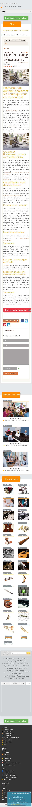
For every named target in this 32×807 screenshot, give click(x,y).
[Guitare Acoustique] (23, 557)
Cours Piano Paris (10, 658)
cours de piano (23, 112)
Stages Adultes (8, 742)
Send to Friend (11, 321)
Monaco (6, 795)
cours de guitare (12, 110)
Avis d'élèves (7, 758)
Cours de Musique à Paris (12, 6)
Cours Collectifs (8, 731)
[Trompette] (23, 633)
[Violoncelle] (8, 644)
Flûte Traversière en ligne (16, 678)
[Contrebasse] (8, 532)
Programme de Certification (11, 737)
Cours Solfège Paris (9, 663)
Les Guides (6, 62)
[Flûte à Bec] (23, 544)
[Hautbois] (8, 595)
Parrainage (7, 756)
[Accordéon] (8, 494)
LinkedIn (8, 324)
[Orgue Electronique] (8, 608)
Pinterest (4, 324)
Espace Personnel (9, 770)
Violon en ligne (8, 671)
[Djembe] (8, 544)
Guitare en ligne (16, 673)
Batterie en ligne (11, 668)
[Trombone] (8, 633)
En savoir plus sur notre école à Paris (16, 35)
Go (28, 653)
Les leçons (11, 126)
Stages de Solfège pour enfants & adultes (16, 470)
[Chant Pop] (23, 506)
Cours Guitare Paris (22, 658)
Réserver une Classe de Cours (12, 763)
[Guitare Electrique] (23, 570)
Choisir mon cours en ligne (16, 18)
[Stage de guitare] (16, 416)
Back (7, 48)
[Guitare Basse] (8, 570)
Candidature (7, 760)
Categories (13, 40)
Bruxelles (6, 793)
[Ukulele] (8, 638)
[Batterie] (23, 494)
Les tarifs (6, 265)
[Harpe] (23, 582)
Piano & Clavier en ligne (22, 671)
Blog (5, 750)
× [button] (30, 793)
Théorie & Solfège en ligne (16, 670)
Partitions (6, 752)
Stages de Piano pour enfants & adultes (16, 445)
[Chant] (8, 506)
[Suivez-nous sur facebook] (3, 799)
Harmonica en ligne (23, 665)
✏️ (2, 729)
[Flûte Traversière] (8, 557)
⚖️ (2, 775)
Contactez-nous (8, 773)
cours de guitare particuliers (12, 195)
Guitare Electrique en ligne (16, 675)
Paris (5, 797)
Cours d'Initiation (8, 729)
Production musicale (9, 765)
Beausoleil (7, 790)
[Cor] (23, 532)
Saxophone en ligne (10, 665)
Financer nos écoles (9, 779)
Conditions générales (10, 775)
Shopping (6, 785)
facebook (22, 320)
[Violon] (24, 638)
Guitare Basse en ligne (22, 676)
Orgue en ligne (23, 666)
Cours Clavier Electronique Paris (16, 662)
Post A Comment (11, 373)
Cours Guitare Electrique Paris (16, 660)
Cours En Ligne (8, 735)
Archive (22, 40)
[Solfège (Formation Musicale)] (23, 620)
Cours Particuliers (8, 733)
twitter (26, 320)
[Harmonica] (8, 582)
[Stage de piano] (16, 441)
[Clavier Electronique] (23, 519)
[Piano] (23, 608)
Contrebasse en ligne (23, 663)
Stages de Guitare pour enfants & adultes (17, 420)
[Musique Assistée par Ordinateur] (23, 595)
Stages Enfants (8, 740)
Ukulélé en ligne (9, 676)
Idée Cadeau (7, 754)
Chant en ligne (22, 668)
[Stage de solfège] (15, 466)
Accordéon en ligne (11, 666)
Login (5, 744)
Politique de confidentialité (11, 777)
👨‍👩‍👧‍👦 (2, 731)
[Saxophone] (8, 620)
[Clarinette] (8, 519)
